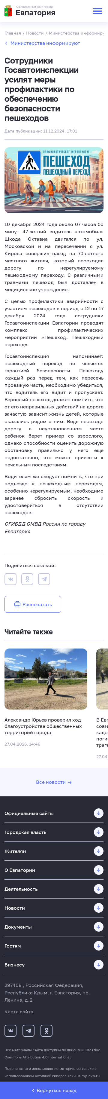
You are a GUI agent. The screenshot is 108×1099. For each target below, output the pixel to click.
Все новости (51, 782)
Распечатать (37, 604)
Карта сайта (18, 1012)
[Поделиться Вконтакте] (10, 580)
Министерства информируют (45, 43)
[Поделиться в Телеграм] (44, 580)
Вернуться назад (56, 1090)
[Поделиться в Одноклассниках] (27, 580)
